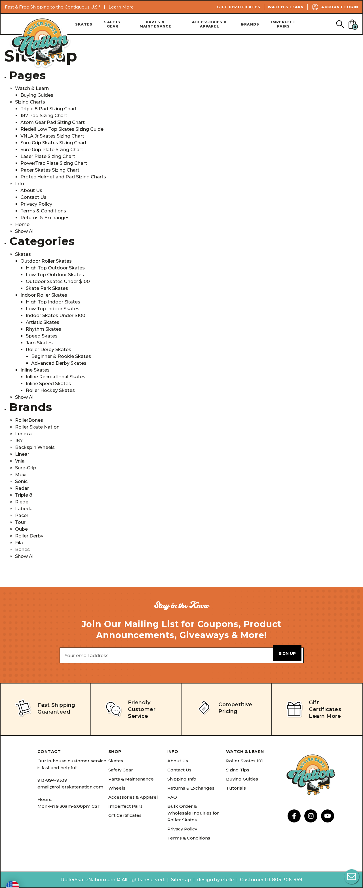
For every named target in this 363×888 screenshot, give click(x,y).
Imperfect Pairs (283, 24)
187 (19, 440)
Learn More (121, 7)
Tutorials (236, 788)
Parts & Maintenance (155, 24)
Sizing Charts (30, 102)
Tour (20, 522)
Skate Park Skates (47, 288)
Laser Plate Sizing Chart (47, 156)
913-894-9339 (52, 780)
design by (208, 879)
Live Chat (351, 876)
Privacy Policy (36, 204)
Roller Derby (29, 536)
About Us (31, 190)
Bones (22, 549)
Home (22, 224)
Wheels (116, 788)
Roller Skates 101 (244, 760)
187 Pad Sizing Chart (43, 115)
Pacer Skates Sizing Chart (49, 170)
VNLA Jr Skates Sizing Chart (52, 136)
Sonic (21, 481)
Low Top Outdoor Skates (55, 274)
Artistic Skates (42, 322)
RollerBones (29, 420)
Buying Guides (36, 95)
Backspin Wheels (35, 447)
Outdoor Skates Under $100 (58, 281)
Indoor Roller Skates (43, 295)
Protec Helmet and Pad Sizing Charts (63, 177)
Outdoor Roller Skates (46, 261)
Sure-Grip (25, 468)
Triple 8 (23, 495)
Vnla (20, 461)
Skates (83, 24)
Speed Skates (42, 336)
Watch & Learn (286, 7)
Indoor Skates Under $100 (55, 315)
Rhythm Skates (43, 329)
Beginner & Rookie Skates (61, 356)
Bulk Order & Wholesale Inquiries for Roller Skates (193, 812)
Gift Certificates (238, 7)
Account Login (339, 7)
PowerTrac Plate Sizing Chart (53, 163)
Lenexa (23, 433)
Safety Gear (112, 24)
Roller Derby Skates (48, 349)
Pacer (21, 515)
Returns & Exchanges (44, 217)
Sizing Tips (237, 770)
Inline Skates (35, 370)
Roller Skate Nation (37, 427)
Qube (21, 529)
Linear (22, 454)
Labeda (24, 508)
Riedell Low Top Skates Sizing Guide (62, 129)
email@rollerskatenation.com (70, 787)
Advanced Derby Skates (58, 363)
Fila (19, 542)
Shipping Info (181, 779)
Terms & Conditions (43, 211)
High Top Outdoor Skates (55, 268)
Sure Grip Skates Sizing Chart (53, 142)
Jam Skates (39, 342)
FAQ (172, 797)
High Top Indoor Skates (53, 302)
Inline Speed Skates (48, 383)
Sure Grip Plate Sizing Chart (51, 149)
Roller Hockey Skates (50, 390)
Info (19, 183)
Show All (25, 231)
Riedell (23, 502)
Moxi (20, 474)
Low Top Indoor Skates (52, 308)
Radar (22, 488)
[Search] (340, 24)
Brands (250, 24)
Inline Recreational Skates (55, 376)
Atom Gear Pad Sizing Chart (52, 122)
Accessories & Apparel (209, 24)
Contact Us (33, 197)
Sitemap (181, 879)
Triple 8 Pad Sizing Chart (48, 108)
